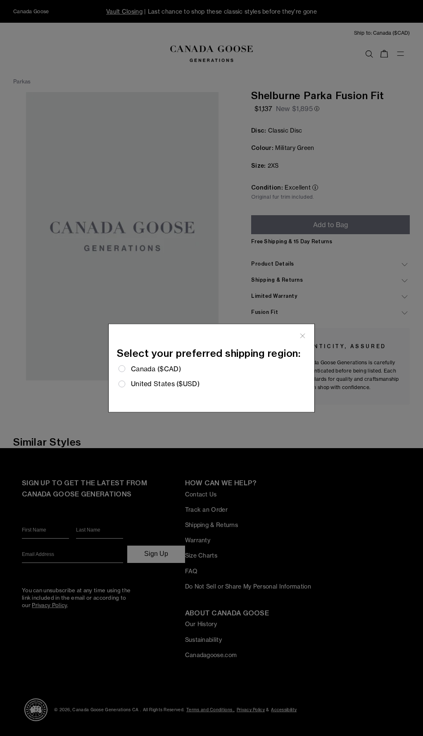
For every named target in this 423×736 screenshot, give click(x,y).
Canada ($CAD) (156, 369)
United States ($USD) (165, 384)
